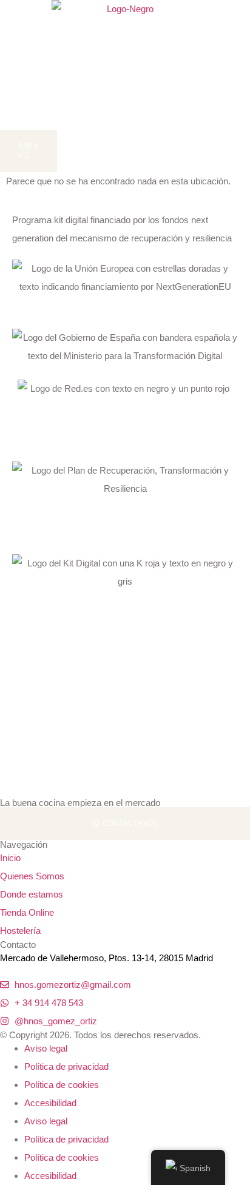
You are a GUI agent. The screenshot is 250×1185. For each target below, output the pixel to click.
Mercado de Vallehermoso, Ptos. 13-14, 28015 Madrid (106, 958)
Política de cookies (61, 1084)
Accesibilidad (50, 1103)
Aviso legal (45, 1048)
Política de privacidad (66, 1066)
